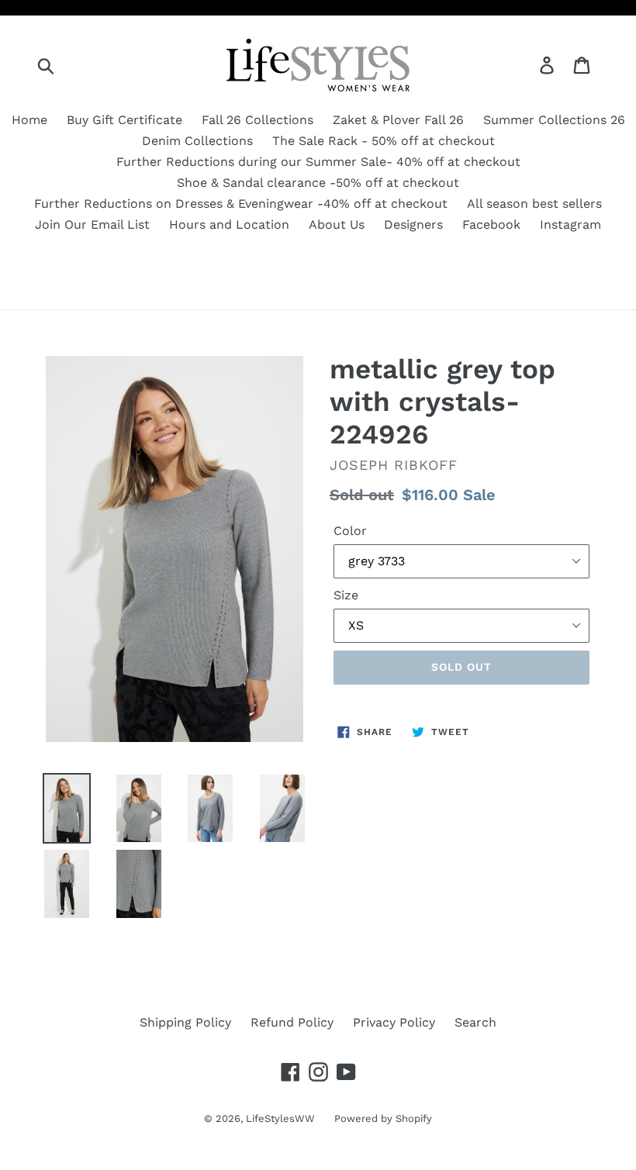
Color (350, 530)
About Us (337, 224)
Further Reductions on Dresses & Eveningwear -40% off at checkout (241, 203)
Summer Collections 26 (554, 119)
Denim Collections (197, 140)
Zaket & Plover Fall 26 (398, 119)
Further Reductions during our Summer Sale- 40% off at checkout (318, 161)
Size (346, 595)
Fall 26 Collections (257, 119)
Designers (413, 224)
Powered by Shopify (383, 1118)
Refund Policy (292, 1022)
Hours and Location (229, 224)
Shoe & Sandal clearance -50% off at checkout (318, 182)
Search (475, 1022)
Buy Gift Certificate (124, 119)
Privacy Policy (394, 1022)
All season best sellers (534, 203)
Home (29, 119)
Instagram (570, 224)
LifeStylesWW (280, 1118)
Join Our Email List (92, 224)
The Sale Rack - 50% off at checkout (383, 140)
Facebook (491, 224)
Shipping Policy (185, 1022)
